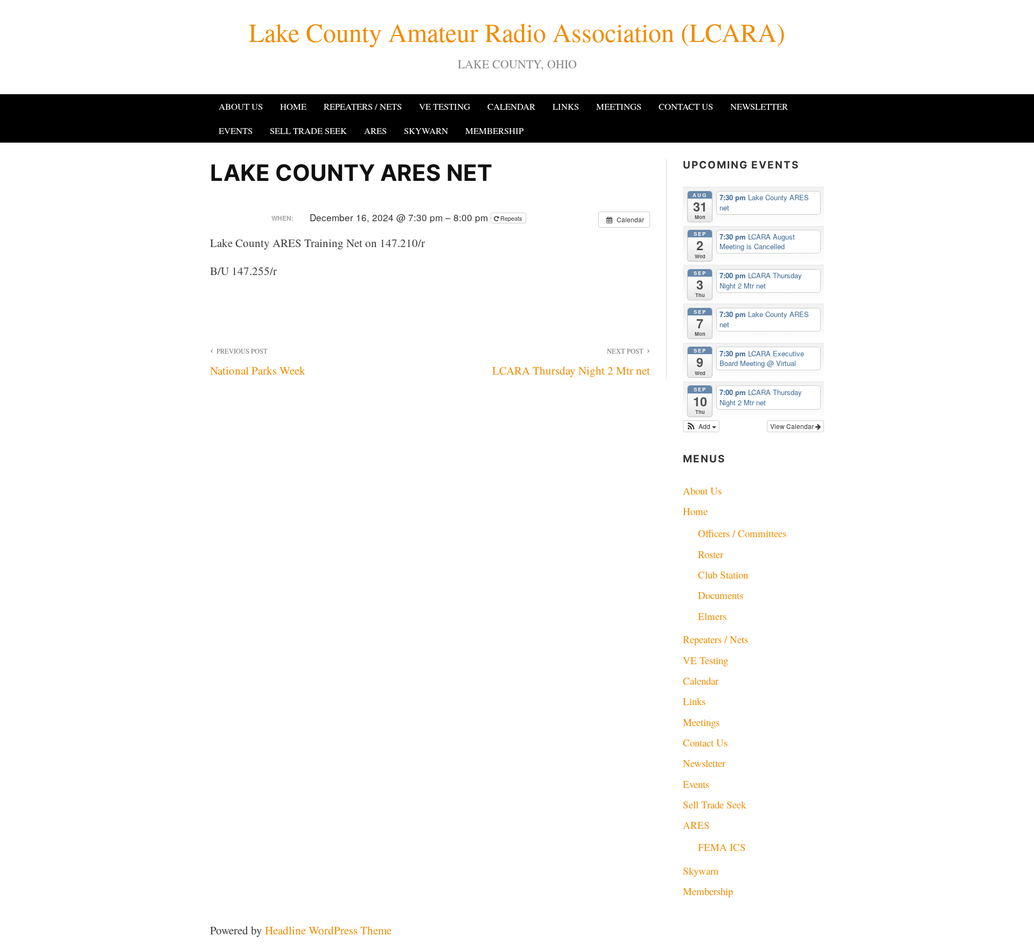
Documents (720, 595)
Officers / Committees (742, 533)
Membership (494, 130)
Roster (710, 554)
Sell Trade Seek (308, 130)
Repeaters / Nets (363, 106)
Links (566, 106)
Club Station (723, 574)
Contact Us (686, 106)
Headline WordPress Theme (328, 930)
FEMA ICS (722, 847)
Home (293, 106)
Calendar (511, 106)
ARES (375, 130)
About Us (241, 106)
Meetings (618, 106)
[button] (701, 426)
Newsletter (759, 106)
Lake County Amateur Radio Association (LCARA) (517, 32)
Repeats (511, 218)
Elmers (712, 616)
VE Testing (444, 106)
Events (236, 130)
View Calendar (792, 426)
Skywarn (426, 130)
